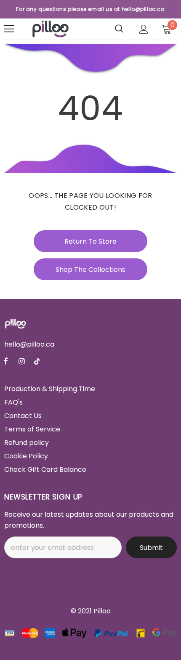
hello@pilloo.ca (29, 344)
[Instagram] (21, 361)
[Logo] (50, 28)
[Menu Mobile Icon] (9, 29)
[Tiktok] (37, 361)
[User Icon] (143, 29)
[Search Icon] (119, 29)
